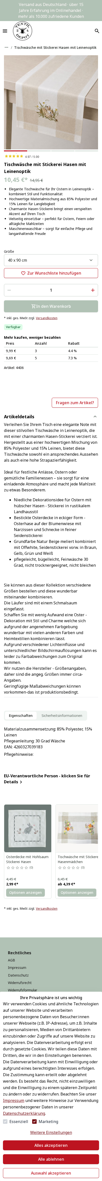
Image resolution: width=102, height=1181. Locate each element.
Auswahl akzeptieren (51, 1173)
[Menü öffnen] (5, 31)
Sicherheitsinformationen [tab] (62, 715)
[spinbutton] (51, 290)
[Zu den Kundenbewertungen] (51, 156)
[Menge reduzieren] (9, 290)
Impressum (13, 1100)
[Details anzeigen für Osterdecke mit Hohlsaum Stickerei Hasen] (28, 828)
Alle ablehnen (51, 1159)
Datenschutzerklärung (24, 1113)
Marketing (48, 1121)
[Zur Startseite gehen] (22, 31)
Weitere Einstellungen (51, 1132)
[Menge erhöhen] (93, 290)
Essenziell (18, 1121)
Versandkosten (46, 318)
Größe (9, 251)
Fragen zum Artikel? (75, 402)
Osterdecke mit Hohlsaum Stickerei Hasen (27, 859)
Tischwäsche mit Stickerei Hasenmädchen (78, 859)
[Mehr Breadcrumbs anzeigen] (6, 47)
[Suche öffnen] (97, 31)
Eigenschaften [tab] (21, 715)
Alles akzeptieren (51, 1145)
